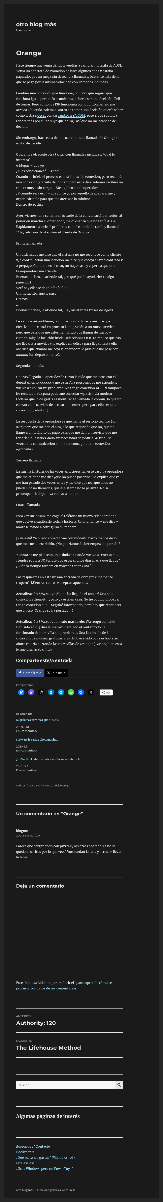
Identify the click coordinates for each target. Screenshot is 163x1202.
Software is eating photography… (37, 739)
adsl (56, 785)
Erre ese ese (25, 1163)
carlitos (20, 785)
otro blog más (36, 24)
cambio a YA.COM (71, 115)
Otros (46, 785)
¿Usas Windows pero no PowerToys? (44, 1169)
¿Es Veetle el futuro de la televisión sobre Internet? (48, 759)
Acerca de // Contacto (33, 1146)
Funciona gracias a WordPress (56, 1190)
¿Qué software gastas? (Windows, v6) (45, 1157)
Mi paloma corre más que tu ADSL (37, 720)
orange (64, 785)
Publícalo (58, 673)
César (41, 115)
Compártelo (32, 673)
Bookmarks (25, 1152)
